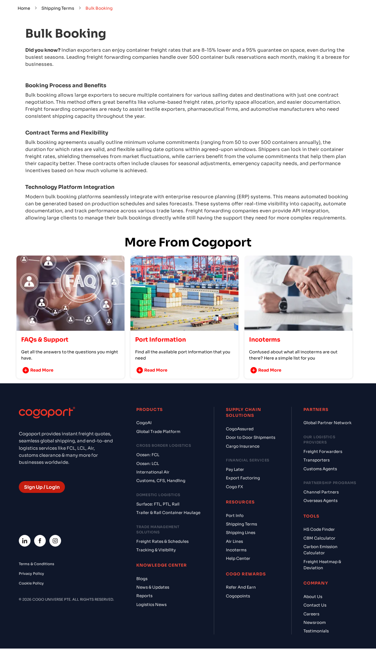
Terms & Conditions (36, 564)
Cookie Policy (31, 583)
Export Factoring (243, 478)
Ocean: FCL (147, 454)
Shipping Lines (240, 532)
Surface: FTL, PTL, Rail (157, 504)
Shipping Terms (57, 8)
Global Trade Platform (158, 431)
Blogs (141, 578)
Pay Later (235, 469)
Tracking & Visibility (156, 550)
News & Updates (152, 587)
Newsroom (314, 622)
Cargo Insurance (242, 446)
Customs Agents (320, 468)
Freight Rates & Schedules (162, 541)
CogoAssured (240, 428)
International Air (152, 472)
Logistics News (151, 604)
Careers (311, 614)
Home (24, 8)
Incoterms (236, 550)
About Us (312, 596)
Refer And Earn (241, 587)
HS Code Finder (319, 529)
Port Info (235, 515)
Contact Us (314, 605)
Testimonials (316, 631)
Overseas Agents (320, 500)
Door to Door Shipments (250, 437)
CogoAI (144, 422)
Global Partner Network (327, 422)
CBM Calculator (319, 538)
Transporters (316, 460)
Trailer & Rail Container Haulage (168, 512)
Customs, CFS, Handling (160, 480)
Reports (144, 595)
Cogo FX (234, 486)
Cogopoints (238, 596)
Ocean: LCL (147, 463)
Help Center (238, 558)
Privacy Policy (31, 573)
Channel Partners (321, 492)
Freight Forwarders (322, 451)
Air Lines (234, 541)
